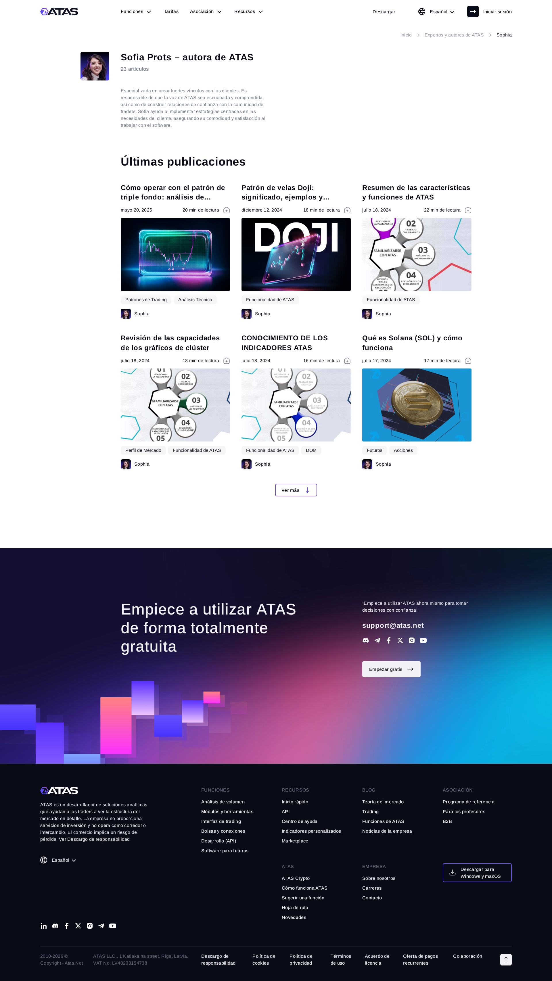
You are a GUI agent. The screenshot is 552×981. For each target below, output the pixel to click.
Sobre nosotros (378, 878)
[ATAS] (59, 12)
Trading (370, 811)
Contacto (372, 897)
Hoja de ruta (295, 907)
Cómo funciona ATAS (305, 888)
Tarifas (171, 11)
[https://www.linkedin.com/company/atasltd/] (43, 925)
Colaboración (467, 956)
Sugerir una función (303, 897)
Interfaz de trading (221, 821)
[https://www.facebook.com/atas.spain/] (66, 925)
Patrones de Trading (146, 299)
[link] (384, 11)
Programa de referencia (468, 801)
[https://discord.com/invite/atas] (55, 925)
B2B (447, 821)
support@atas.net (393, 625)
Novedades (294, 917)
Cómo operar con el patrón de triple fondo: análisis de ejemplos (173, 197)
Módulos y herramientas (227, 811)
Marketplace (295, 840)
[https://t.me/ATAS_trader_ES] (377, 640)
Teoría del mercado (383, 801)
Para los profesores (464, 811)
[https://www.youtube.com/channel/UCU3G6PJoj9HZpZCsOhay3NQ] (423, 640)
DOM (311, 450)
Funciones (215, 790)
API (286, 811)
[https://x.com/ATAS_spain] (400, 640)
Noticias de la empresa (387, 831)
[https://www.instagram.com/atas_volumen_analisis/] (89, 925)
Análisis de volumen (223, 801)
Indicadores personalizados (311, 831)
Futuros (374, 450)
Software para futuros (225, 850)
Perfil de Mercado (143, 450)
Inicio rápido (295, 801)
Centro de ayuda (300, 821)
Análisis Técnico (195, 299)
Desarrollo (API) (218, 840)
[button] (296, 490)
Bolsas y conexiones (223, 831)
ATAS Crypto (296, 878)
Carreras (372, 888)
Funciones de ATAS (383, 821)
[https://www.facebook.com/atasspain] (388, 640)
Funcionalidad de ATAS (270, 299)
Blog (368, 790)
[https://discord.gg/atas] (365, 640)
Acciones (403, 450)
